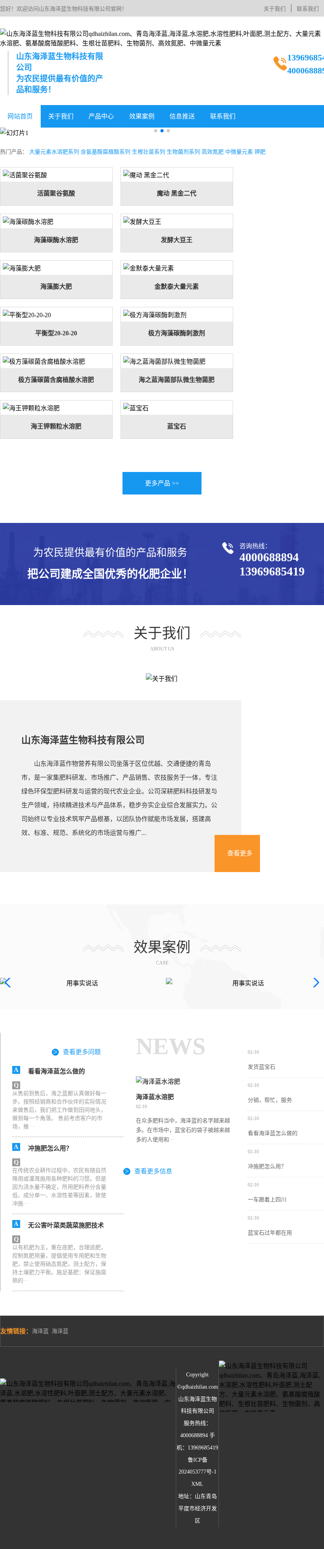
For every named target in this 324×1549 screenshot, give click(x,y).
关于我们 (275, 9)
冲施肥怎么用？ (267, 1166)
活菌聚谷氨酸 (56, 193)
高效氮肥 (213, 152)
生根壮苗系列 (148, 152)
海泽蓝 (40, 1331)
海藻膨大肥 (56, 286)
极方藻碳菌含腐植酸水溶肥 (56, 379)
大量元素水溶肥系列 (54, 152)
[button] (155, 130)
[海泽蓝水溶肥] (184, 1081)
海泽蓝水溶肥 (155, 1097)
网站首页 (20, 116)
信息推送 (182, 116)
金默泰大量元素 (176, 286)
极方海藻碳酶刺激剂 (176, 333)
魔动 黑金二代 (176, 193)
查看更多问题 (77, 1052)
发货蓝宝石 (261, 1067)
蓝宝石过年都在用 (270, 1233)
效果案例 (141, 116)
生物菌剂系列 (183, 152)
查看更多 (239, 853)
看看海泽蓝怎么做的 (273, 1133)
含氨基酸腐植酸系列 (105, 152)
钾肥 (260, 152)
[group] (79, 982)
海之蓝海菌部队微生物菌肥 (177, 379)
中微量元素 (239, 152)
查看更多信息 (148, 1171)
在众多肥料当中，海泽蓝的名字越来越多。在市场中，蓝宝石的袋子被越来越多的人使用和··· (183, 1130)
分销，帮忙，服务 (270, 1100)
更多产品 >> (162, 483)
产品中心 (101, 116)
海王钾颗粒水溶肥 (56, 426)
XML (197, 1484)
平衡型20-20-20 (56, 333)
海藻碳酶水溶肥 (56, 240)
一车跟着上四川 (267, 1200)
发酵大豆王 (176, 240)
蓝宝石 (176, 426)
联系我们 (308, 9)
